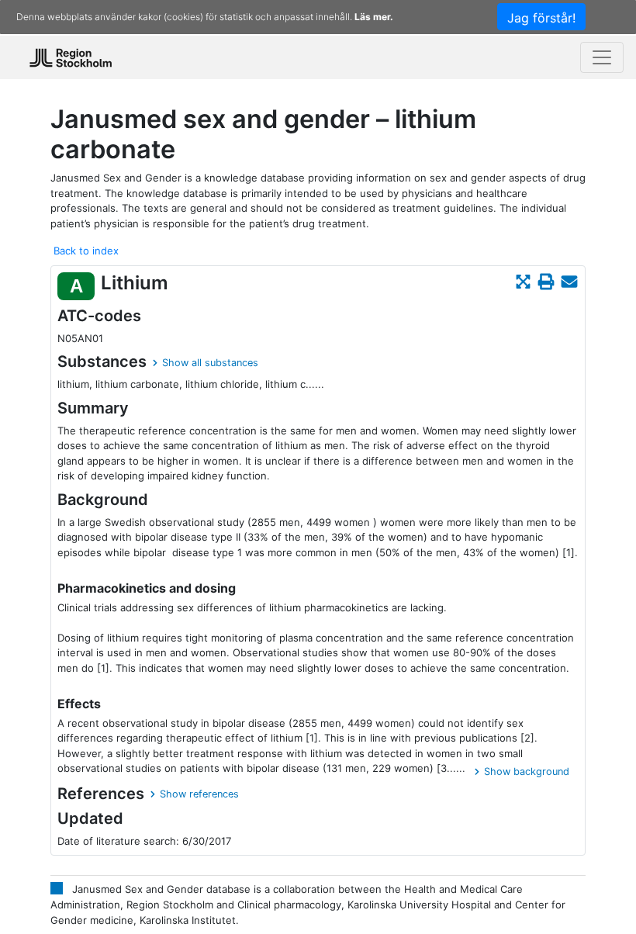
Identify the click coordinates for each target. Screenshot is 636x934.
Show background (526, 771)
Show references (199, 794)
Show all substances (210, 362)
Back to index (86, 250)
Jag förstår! (541, 18)
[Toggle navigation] (602, 57)
